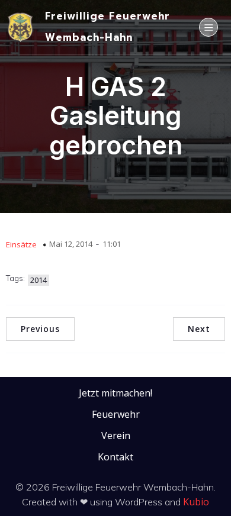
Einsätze (21, 244)
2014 (38, 280)
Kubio (196, 501)
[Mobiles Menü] (208, 27)
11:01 (111, 243)
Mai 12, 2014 (70, 243)
